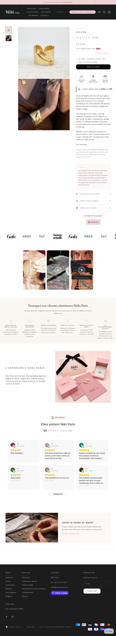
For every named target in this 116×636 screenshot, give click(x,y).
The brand (26, 577)
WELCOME (32, 9)
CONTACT (44, 15)
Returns (25, 596)
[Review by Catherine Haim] (52, 444)
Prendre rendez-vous (70, 533)
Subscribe (92, 591)
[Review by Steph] (86, 444)
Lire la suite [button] (15, 480)
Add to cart (93, 67)
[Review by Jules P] (86, 468)
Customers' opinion (29, 581)
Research (9, 577)
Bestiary (8, 589)
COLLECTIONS (32, 12)
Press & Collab (27, 585)
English (60, 12)
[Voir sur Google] (13, 445)
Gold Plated (9, 585)
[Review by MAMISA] (52, 468)
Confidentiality (27, 592)
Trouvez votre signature (82, 12)
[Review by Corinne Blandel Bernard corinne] (17, 468)
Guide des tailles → (103, 53)
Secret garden (10, 592)
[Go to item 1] (8, 30)
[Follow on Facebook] (6, 617)
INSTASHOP (46, 12)
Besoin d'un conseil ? (94, 216)
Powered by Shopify (63, 627)
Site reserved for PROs (14, 609)
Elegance (8, 596)
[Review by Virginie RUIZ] (17, 444)
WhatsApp (94, 222)
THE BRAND (33, 15)
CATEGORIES (44, 9)
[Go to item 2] (8, 38)
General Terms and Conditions (33, 589)
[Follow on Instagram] (12, 617)
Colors (7, 581)
